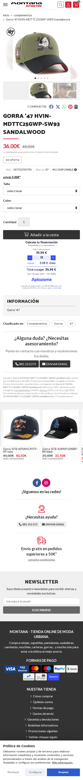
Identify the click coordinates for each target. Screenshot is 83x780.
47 (67, 390)
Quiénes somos (43, 702)
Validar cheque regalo (43, 737)
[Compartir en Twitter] (58, 106)
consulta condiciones (41, 559)
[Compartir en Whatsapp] (64, 106)
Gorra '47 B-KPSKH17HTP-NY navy (20, 450)
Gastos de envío (43, 713)
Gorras (43, 390)
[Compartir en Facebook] (51, 106)
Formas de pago (43, 708)
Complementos (22, 390)
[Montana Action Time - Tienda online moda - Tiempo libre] (26, 4)
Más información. (62, 762)
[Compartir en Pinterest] (70, 106)
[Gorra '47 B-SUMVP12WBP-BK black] (60, 428)
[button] (35, 78)
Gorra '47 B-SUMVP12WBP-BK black (60, 450)
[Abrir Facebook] (37, 483)
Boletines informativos (43, 725)
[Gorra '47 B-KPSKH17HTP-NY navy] (21, 428)
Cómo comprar (43, 696)
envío (20, 152)
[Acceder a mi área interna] (68, 5)
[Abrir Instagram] (46, 483)
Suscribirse (41, 610)
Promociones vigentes (43, 731)
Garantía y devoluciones (43, 719)
